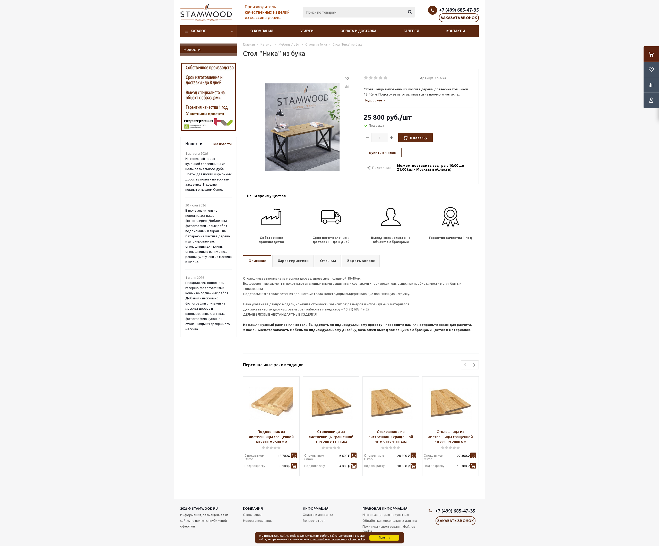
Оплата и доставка (358, 31)
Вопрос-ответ (314, 520)
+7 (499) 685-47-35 (459, 9)
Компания (253, 508)
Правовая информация (384, 508)
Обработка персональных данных (389, 520)
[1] (366, 78)
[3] (376, 78)
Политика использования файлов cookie (388, 529)
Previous (465, 365)
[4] (380, 78)
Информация (315, 508)
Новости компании (258, 520)
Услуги (306, 31)
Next (474, 365)
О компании (261, 31)
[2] (371, 78)
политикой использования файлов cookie (337, 539)
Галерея (411, 31)
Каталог (198, 31)
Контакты (455, 31)
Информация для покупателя (385, 514)
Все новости (222, 144)
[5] (385, 78)
